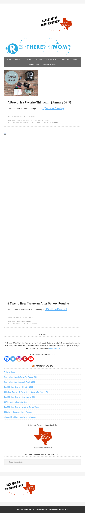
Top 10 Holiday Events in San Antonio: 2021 (20, 397)
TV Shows (54, 123)
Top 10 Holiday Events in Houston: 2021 (18, 387)
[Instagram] (19, 359)
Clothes (20, 123)
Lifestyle (33, 120)
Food (38, 123)
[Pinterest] (25, 359)
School (34, 324)
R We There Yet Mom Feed (43, 366)
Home (27, 120)
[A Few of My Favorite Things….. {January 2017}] (21, 95)
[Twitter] (13, 359)
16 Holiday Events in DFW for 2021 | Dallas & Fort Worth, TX (26, 392)
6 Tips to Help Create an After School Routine (38, 303)
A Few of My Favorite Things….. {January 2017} (39, 102)
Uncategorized (43, 120)
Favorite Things (30, 123)
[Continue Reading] (53, 108)
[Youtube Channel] (31, 359)
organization (46, 123)
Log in (66, 509)
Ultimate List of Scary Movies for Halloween (20, 417)
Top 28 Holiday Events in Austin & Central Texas (21, 407)
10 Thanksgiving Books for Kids (15, 402)
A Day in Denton (10, 372)
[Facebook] (7, 359)
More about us (54, 348)
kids (18, 324)
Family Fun (21, 120)
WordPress (59, 509)
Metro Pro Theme (34, 509)
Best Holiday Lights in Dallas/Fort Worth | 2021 (21, 377)
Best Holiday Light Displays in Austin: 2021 (19, 382)
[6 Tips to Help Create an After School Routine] (21, 134)
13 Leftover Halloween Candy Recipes (18, 412)
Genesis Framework (48, 509)
